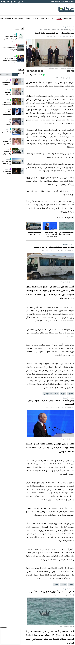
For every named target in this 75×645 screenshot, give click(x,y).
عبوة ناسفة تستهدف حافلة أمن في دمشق (10, 48)
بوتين (71, 584)
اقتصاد (53, 18)
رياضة (42, 18)
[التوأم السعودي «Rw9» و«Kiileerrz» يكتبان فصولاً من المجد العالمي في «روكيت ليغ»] (20, 58)
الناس (8, 119)
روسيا (56, 584)
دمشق (70, 393)
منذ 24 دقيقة (14, 52)
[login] (11, 1)
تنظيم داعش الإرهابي (51, 393)
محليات (65, 18)
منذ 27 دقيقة (14, 63)
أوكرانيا (63, 584)
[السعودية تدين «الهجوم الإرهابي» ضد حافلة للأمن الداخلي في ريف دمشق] (20, 36)
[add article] (19, 1)
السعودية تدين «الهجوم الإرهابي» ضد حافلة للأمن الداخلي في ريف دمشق (10, 38)
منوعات (20, 18)
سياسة (59, 18)
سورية (63, 393)
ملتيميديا (8, 18)
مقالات (14, 18)
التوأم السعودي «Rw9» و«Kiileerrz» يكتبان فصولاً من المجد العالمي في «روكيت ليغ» (9, 59)
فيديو (47, 18)
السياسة (65, 27)
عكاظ (71, 27)
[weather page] (15, 1)
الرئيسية (71, 18)
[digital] (22, 1)
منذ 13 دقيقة (14, 41)
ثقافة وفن (28, 18)
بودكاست (36, 18)
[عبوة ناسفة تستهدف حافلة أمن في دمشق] (20, 47)
